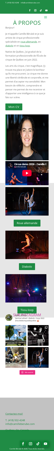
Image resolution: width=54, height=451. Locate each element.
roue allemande (28, 41)
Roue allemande (27, 223)
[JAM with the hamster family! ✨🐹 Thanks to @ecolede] (15, 357)
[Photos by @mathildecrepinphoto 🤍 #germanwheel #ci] (38, 357)
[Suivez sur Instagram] (35, 10)
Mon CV (13, 107)
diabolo (9, 45)
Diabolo (27, 266)
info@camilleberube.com (30, 3)
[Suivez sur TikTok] (41, 10)
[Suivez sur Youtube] (46, 10)
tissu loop (25, 45)
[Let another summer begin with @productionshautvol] (15, 335)
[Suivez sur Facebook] (30, 10)
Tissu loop (27, 310)
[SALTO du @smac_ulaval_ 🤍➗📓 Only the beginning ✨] (38, 335)
